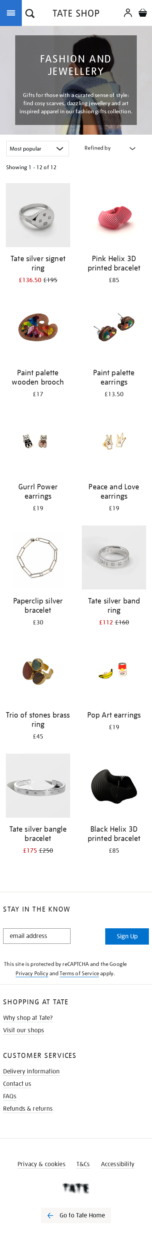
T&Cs (83, 1164)
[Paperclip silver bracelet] (38, 558)
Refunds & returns (28, 1109)
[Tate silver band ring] (114, 558)
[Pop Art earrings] (114, 673)
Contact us (17, 1084)
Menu (12, 12)
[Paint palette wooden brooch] (38, 330)
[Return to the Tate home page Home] (76, 14)
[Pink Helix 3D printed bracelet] (114, 216)
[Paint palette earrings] (114, 330)
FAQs (10, 1096)
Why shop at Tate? (28, 1018)
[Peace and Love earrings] (114, 444)
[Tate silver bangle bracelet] (38, 787)
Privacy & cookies (41, 1164)
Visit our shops (23, 1030)
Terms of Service (79, 973)
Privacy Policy (32, 973)
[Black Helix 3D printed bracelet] (114, 787)
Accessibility (117, 1164)
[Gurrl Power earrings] (38, 444)
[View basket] (142, 13)
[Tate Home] (76, 1188)
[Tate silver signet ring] (38, 216)
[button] (30, 14)
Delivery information (31, 1071)
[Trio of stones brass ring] (38, 673)
